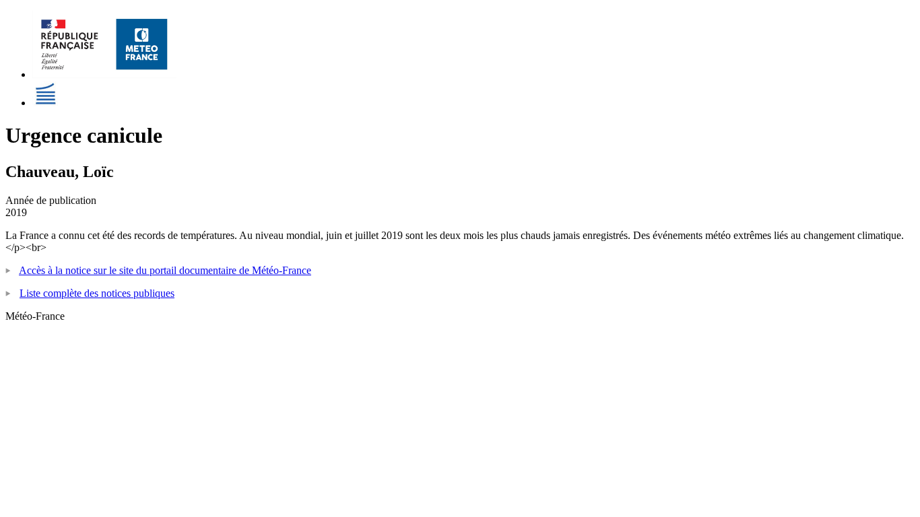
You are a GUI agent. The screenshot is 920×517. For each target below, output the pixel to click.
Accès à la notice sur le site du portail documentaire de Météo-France (165, 270)
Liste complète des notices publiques (97, 293)
